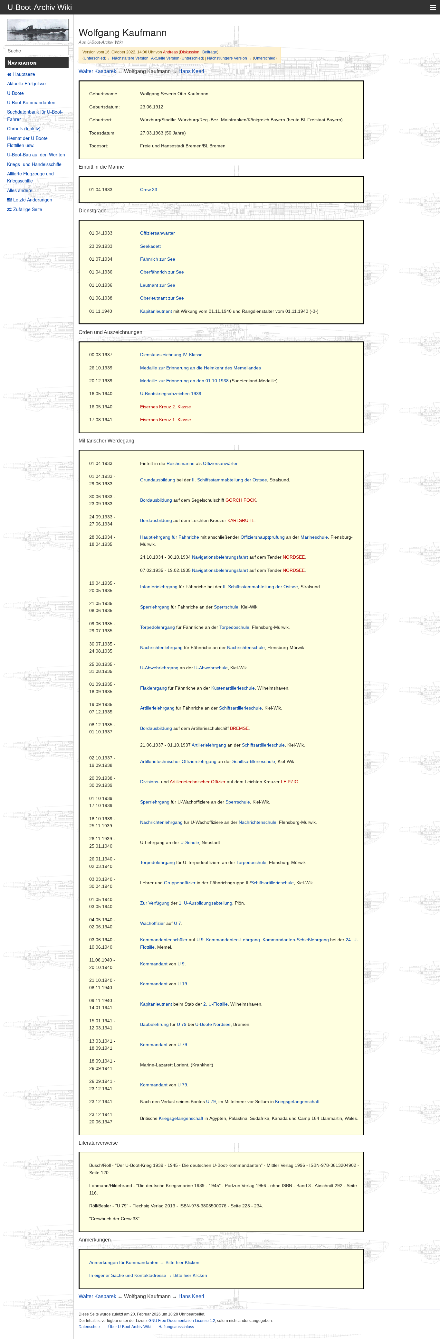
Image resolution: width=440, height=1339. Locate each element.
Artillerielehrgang (157, 708)
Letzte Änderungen (32, 199)
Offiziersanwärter (157, 233)
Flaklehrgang (153, 688)
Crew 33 (148, 189)
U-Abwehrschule (211, 667)
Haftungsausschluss (176, 1327)
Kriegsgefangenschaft (297, 1101)
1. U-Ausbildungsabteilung (205, 903)
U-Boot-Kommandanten (31, 102)
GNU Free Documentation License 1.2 (181, 1320)
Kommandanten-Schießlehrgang (296, 939)
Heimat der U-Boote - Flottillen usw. (29, 141)
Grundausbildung (157, 479)
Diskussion (189, 52)
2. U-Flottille (215, 1004)
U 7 (177, 923)
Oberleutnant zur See (162, 298)
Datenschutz (89, 1327)
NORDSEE (294, 557)
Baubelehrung (154, 1024)
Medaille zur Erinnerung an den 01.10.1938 (184, 380)
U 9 (200, 939)
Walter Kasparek (97, 71)
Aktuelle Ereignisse (26, 83)
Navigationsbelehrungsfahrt (220, 557)
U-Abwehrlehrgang (159, 667)
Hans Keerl (191, 71)
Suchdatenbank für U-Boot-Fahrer (35, 115)
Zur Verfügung (154, 903)
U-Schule (189, 842)
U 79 (182, 1024)
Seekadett (150, 246)
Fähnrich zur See (157, 259)
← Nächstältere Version (127, 58)
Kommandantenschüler (163, 939)
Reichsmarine (181, 463)
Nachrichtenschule (246, 647)
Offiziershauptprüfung (263, 537)
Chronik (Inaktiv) (24, 128)
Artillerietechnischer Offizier (197, 781)
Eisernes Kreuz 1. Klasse (165, 419)
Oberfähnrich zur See (162, 271)
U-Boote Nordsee (213, 1024)
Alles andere (20, 190)
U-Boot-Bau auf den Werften (36, 154)
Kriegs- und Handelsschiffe (34, 164)
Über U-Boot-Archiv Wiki (129, 1327)
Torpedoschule (234, 627)
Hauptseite (24, 74)
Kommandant (153, 963)
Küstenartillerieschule (233, 688)
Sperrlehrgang (154, 606)
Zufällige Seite (27, 209)
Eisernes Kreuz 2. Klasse (165, 406)
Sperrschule (226, 606)
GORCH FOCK (240, 500)
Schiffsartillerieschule (240, 708)
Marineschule (314, 537)
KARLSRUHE (240, 520)
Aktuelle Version (165, 58)
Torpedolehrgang (157, 627)
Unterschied (94, 58)
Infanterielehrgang (158, 586)
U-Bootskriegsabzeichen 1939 (170, 393)
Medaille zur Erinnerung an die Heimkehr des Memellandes (200, 367)
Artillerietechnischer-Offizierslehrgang (178, 761)
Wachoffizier (152, 923)
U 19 (182, 983)
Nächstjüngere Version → (229, 58)
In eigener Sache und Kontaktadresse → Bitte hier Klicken (148, 1275)
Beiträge (209, 52)
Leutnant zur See (157, 285)
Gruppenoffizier (180, 882)
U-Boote (15, 93)
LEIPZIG (289, 781)
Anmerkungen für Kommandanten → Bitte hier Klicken (144, 1262)
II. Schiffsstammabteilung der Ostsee (229, 479)
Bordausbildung (156, 500)
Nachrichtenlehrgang (161, 647)
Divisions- (150, 781)
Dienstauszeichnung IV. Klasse (171, 354)
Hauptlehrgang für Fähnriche (169, 537)
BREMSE (239, 728)
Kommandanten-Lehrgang (233, 939)
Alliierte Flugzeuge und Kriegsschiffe (30, 177)
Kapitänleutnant (156, 311)
